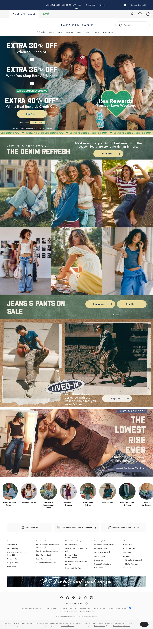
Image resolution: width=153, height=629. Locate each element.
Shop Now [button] (30, 114)
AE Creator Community (133, 560)
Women (69, 32)
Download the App (73, 568)
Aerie (96, 32)
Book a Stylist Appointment (71, 556)
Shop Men (95, 4)
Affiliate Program (130, 564)
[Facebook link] (61, 598)
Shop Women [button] (99, 304)
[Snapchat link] (85, 598)
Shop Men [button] (130, 304)
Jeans (87, 32)
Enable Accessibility (140, 5)
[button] (75, 8)
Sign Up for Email (43, 555)
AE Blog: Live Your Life (46, 562)
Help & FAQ (12, 562)
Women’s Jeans (101, 548)
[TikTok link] (79, 598)
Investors (127, 552)
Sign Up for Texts (43, 559)
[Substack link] (91, 598)
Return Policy (12, 548)
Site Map (127, 567)
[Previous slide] (33, 5)
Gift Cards (98, 567)
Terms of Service (67, 625)
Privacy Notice (99, 625)
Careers (126, 556)
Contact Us (12, 559)
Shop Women (83, 4)
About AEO (128, 544)
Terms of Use (85, 608)
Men (79, 32)
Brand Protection (87, 611)
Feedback (11, 566)
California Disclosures (68, 611)
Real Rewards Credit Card (47, 551)
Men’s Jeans (99, 556)
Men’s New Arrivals (102, 552)
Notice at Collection (68, 608)
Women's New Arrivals (104, 544)
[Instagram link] (67, 598)
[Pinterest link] (73, 598)
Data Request (100, 608)
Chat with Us (32, 527)
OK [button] (144, 624)
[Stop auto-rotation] (125, 5)
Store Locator (71, 544)
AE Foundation (129, 548)
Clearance (108, 32)
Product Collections (102, 564)
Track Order (12, 544)
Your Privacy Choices (121, 625)
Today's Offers (47, 32)
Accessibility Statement (31, 608)
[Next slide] (120, 5)
